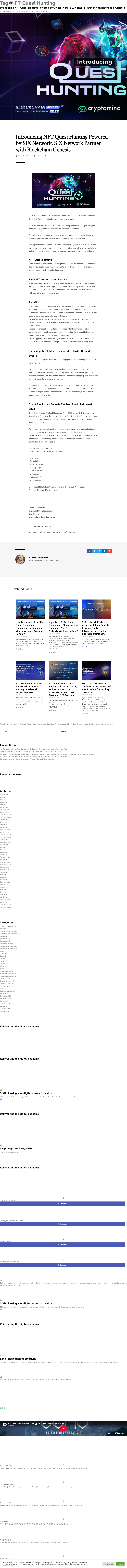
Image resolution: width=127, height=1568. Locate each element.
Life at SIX (3, 966)
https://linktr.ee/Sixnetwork (41, 511)
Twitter (49, 490)
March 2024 (4, 827)
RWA (1, 989)
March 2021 (4, 897)
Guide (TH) (4, 956)
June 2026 (3, 800)
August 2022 (4, 872)
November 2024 (5, 817)
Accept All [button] (120, 1564)
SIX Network (96, 724)
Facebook (57, 490)
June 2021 (3, 892)
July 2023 (3, 847)
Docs (72, 3)
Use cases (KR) (5, 1008)
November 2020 (5, 907)
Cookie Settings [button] (109, 1564)
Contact (115, 3)
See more (63, 1203)
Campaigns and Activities (8, 931)
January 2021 (4, 902)
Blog (99, 3)
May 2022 (3, 877)
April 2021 (3, 894)
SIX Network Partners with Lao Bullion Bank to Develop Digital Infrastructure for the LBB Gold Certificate (95, 628)
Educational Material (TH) (8, 949)
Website (32, 490)
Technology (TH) (5, 999)
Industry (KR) (4, 961)
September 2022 (5, 869)
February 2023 (5, 857)
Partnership (87, 724)
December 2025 (5, 815)
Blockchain (3, 929)
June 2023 (3, 850)
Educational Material (7, 944)
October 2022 (4, 867)
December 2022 (5, 862)
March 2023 (4, 855)
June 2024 (3, 822)
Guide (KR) (4, 954)
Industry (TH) (4, 964)
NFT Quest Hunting (76, 724)
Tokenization (4, 1001)
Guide (2, 951)
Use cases (23, 724)
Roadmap (80, 3)
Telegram (41, 490)
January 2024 (4, 832)
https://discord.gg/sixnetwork (42, 517)
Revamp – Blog (5, 986)
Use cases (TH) (5, 1011)
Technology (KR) (5, 996)
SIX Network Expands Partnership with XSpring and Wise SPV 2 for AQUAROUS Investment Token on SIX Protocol (63, 689)
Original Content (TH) (7, 984)
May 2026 (3, 802)
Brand (106, 3)
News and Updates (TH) (8, 976)
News (2, 968)
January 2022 (4, 880)
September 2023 (5, 842)
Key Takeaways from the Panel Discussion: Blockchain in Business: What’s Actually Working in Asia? (30, 628)
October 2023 (4, 840)
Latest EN (65, 724)
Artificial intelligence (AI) (8, 926)
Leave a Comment (107, 724)
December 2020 (5, 905)
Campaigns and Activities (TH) (10, 934)
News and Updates (13, 724)
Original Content (5, 979)
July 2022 (3, 875)
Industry (2, 959)
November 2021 (5, 885)
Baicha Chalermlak (42, 11)
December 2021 (5, 882)
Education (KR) (5, 939)
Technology (4, 993)
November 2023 (5, 837)
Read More (19, 649)
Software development (7, 991)
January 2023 (4, 860)
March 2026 (4, 807)
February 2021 (5, 900)
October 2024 (4, 820)
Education (3, 936)
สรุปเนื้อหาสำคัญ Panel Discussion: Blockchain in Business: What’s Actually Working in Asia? (31, 751)
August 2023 (4, 845)
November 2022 (5, 865)
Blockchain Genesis (59, 216)
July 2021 (3, 890)
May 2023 (3, 852)
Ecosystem (91, 3)
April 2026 (3, 805)
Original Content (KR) (7, 981)
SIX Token (64, 3)
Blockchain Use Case (54, 724)
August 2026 (4, 795)
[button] (89, 551)
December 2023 (5, 835)
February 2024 (5, 830)
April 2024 (3, 825)
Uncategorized (5, 1004)
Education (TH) (5, 941)
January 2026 (4, 812)
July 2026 (3, 797)
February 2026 (5, 810)
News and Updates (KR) (8, 974)
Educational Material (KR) (8, 946)
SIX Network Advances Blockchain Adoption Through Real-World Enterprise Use (27, 759)
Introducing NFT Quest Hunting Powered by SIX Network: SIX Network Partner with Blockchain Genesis (62, 7)
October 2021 (4, 887)
